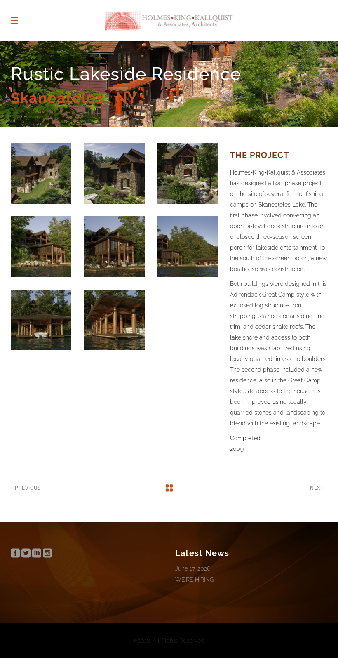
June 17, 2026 (192, 568)
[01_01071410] (41, 173)
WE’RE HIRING (194, 579)
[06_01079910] (187, 246)
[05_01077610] (114, 246)
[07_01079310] (41, 320)
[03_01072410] (187, 173)
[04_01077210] (41, 246)
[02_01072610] (114, 173)
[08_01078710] (114, 320)
